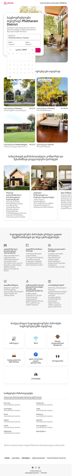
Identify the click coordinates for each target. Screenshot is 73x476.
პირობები (44, 473)
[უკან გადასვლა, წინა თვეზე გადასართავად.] (10, 49)
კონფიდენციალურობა (32, 473)
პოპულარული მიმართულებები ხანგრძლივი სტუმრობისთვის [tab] (23, 397)
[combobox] (23, 38)
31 (10, 76)
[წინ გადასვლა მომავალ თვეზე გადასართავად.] (32, 49)
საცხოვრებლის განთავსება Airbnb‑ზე (53, 3)
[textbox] (15, 44)
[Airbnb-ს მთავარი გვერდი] (8, 3)
